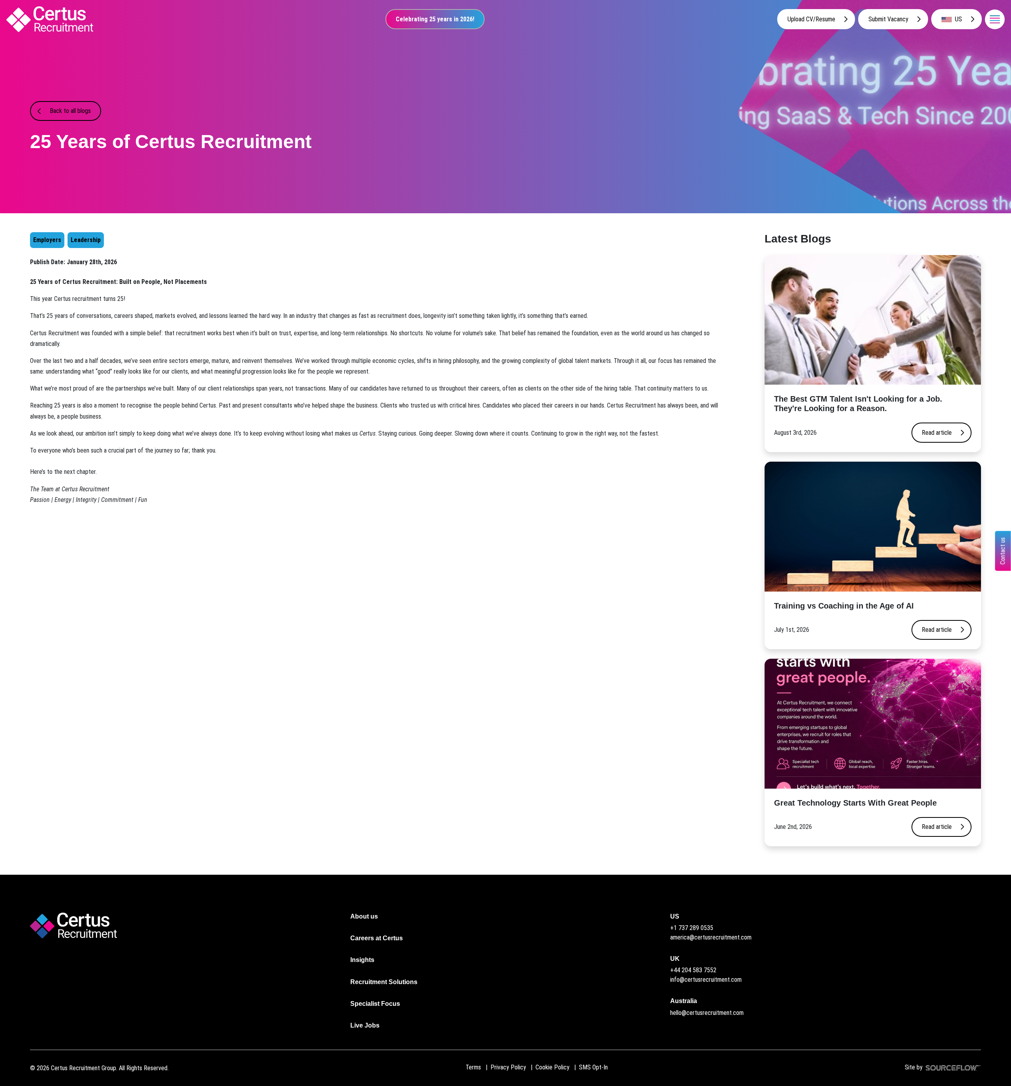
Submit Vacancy (888, 19)
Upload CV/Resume (811, 19)
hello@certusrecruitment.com (707, 1012)
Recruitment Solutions (383, 982)
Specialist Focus (375, 1003)
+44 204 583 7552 (693, 970)
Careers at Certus (376, 938)
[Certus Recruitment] (49, 19)
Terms (473, 1067)
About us (364, 916)
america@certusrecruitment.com (711, 937)
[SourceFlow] (952, 1067)
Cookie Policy (552, 1067)
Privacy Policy (508, 1067)
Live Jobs (365, 1025)
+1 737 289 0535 (691, 928)
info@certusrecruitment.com (706, 979)
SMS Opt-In (593, 1067)
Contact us (1003, 551)
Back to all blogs (70, 111)
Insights (362, 959)
